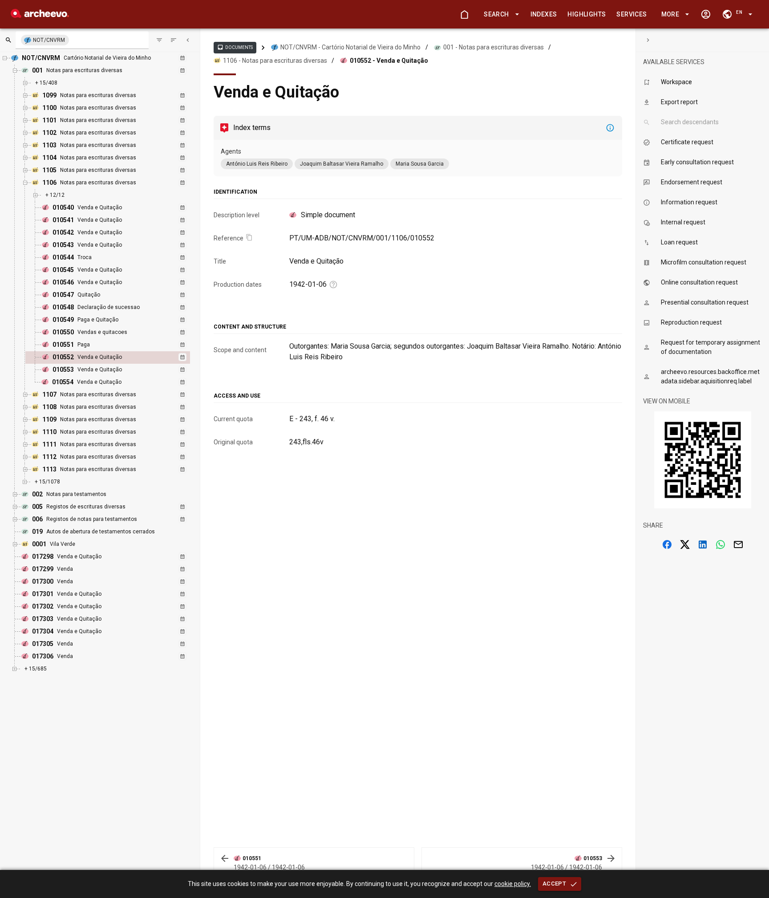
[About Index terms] (610, 127)
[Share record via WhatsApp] (720, 544)
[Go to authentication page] (706, 14)
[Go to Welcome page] (464, 14)
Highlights (586, 14)
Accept (554, 883)
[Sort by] (159, 40)
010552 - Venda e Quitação (389, 60)
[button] (500, 14)
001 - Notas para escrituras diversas (493, 47)
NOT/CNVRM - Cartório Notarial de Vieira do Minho (350, 47)
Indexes (543, 14)
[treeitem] (117, 357)
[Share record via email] (738, 544)
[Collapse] (188, 40)
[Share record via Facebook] (667, 544)
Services (631, 14)
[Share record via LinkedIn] (703, 544)
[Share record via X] (685, 544)
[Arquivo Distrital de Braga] (40, 15)
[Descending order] (173, 40)
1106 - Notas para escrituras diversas (275, 60)
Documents (235, 47)
